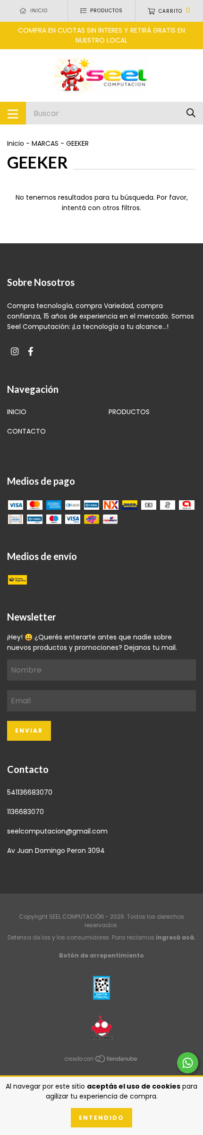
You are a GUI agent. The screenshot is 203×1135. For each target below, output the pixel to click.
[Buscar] (191, 113)
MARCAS (45, 143)
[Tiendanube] (101, 1060)
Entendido (101, 1118)
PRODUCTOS (129, 412)
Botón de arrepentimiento (101, 955)
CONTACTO (26, 431)
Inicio (15, 143)
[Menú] (13, 113)
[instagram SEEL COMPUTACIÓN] (14, 352)
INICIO (16, 412)
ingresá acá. (176, 937)
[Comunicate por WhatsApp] (187, 1062)
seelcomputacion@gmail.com (57, 831)
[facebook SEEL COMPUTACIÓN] (30, 352)
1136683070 (25, 811)
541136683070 (29, 792)
